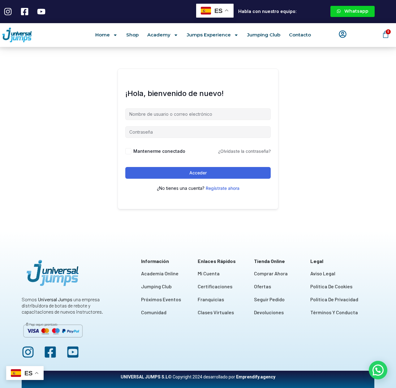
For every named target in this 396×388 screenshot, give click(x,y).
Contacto (300, 35)
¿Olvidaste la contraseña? (244, 151)
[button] (378, 370)
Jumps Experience (209, 35)
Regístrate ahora (222, 188)
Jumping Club (263, 35)
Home (102, 35)
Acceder (198, 172)
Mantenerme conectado (159, 151)
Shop (132, 35)
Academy (158, 35)
